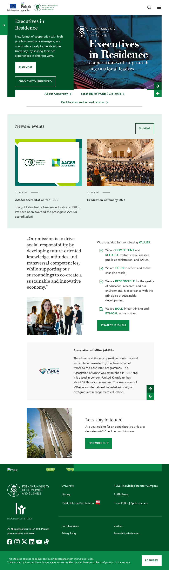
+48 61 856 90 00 (25, 525)
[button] (157, 78)
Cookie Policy (85, 558)
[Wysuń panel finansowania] (3, 25)
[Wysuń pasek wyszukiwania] (149, 8)
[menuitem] (58, 86)
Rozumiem (151, 560)
